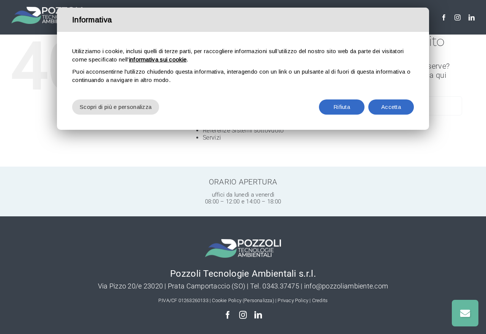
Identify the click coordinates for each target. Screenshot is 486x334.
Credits (320, 300)
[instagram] (457, 17)
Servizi (212, 137)
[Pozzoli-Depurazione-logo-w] (46, 10)
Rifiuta (341, 107)
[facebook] (444, 17)
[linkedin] (472, 17)
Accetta (391, 107)
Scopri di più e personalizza (115, 107)
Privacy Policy (293, 300)
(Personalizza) (258, 300)
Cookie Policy (226, 300)
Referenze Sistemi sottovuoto (243, 130)
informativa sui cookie (158, 59)
